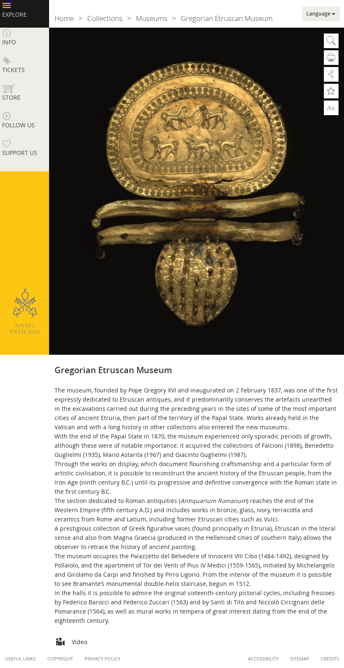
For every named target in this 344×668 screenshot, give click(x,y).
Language (318, 14)
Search (331, 41)
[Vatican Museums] (24, 311)
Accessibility (263, 658)
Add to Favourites (331, 91)
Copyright (60, 658)
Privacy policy (102, 658)
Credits (330, 658)
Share (331, 74)
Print (331, 57)
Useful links (20, 658)
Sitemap (299, 658)
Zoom (331, 107)
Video (79, 642)
